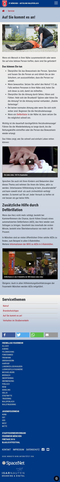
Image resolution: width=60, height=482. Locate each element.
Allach (5, 346)
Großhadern (8, 360)
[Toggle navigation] (56, 3)
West (4, 423)
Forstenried (7, 355)
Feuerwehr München (11, 436)
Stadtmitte (7, 396)
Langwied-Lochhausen (12, 366)
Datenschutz (32, 449)
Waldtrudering (9, 404)
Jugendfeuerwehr (10, 411)
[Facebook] (43, 449)
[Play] (30, 161)
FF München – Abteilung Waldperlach (23, 3)
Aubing (5, 349)
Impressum (18, 449)
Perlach (6, 384)
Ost (3, 417)
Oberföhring (8, 378)
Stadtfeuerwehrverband (14, 433)
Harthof (6, 363)
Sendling (6, 390)
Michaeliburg (8, 372)
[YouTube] (47, 449)
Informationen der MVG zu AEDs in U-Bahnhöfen (31, 244)
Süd (3, 420)
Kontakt (6, 449)
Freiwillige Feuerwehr (12, 343)
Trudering (6, 398)
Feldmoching (8, 352)
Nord (4, 414)
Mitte (4, 426)
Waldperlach (8, 401)
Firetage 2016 (8, 439)
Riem (4, 387)
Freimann (6, 358)
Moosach (6, 375)
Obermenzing (8, 381)
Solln (4, 393)
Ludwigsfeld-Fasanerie (12, 369)
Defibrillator (22, 114)
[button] (8, 334)
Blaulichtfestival (11, 442)
